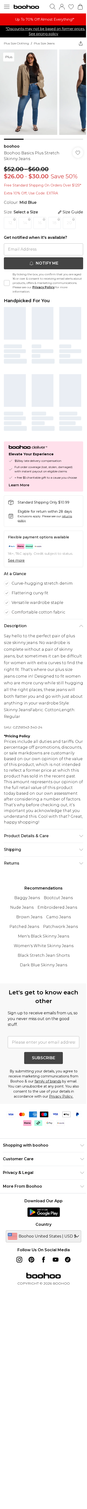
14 (25, 223)
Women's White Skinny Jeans (43, 946)
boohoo (12, 146)
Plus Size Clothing (16, 43)
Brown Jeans (29, 917)
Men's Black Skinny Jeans (43, 936)
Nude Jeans (22, 907)
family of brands (48, 1081)
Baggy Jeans (27, 898)
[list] (43, 19)
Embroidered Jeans (57, 907)
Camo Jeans (58, 917)
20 (69, 223)
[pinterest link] (31, 1260)
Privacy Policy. (61, 1096)
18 (54, 223)
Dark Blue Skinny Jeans (43, 965)
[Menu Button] (7, 7)
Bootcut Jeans (58, 898)
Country (43, 1224)
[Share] (80, 43)
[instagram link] (19, 1260)
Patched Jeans (24, 926)
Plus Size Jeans (44, 43)
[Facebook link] (43, 1260)
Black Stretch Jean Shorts (44, 955)
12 (10, 223)
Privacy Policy (43, 287)
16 (40, 223)
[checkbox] (7, 283)
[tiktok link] (68, 1260)
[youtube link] (55, 1260)
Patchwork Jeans (60, 926)
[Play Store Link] (43, 1212)
